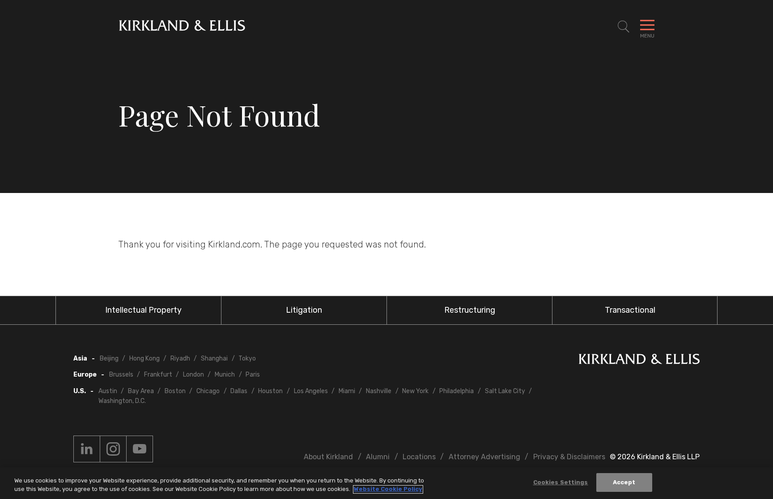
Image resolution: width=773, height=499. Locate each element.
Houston (270, 391)
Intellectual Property (143, 310)
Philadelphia (456, 391)
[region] (386, 483)
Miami (347, 391)
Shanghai (214, 358)
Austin (107, 391)
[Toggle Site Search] (623, 27)
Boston (175, 391)
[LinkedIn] (86, 449)
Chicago (208, 391)
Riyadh (180, 358)
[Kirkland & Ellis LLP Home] (639, 361)
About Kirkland (328, 457)
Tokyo (247, 358)
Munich (225, 374)
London (193, 374)
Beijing (109, 358)
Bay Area (141, 391)
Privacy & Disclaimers (569, 457)
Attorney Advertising (484, 457)
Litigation (304, 310)
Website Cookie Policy (388, 489)
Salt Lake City (505, 391)
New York (415, 391)
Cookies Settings (560, 482)
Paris (253, 374)
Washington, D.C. (122, 401)
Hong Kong (144, 358)
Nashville (378, 391)
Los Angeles (311, 391)
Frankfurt (158, 374)
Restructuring (469, 310)
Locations (419, 457)
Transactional (630, 310)
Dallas (238, 391)
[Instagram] (113, 449)
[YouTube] (139, 449)
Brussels (121, 374)
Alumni (378, 457)
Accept (624, 482)
